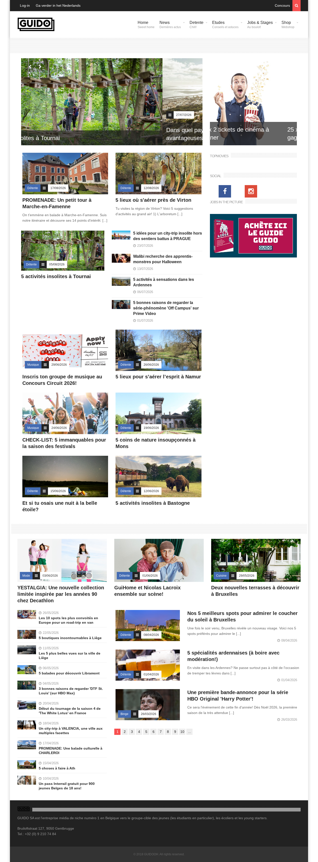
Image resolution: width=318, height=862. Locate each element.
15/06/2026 (58, 491)
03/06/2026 (50, 575)
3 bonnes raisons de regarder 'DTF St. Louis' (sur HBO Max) (71, 691)
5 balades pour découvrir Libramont (69, 673)
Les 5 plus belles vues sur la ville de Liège (69, 655)
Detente (196, 24)
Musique (33, 364)
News (170, 24)
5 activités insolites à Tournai (56, 276)
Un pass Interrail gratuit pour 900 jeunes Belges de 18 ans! (67, 786)
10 (182, 732)
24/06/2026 (59, 428)
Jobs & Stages (260, 24)
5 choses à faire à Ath (57, 768)
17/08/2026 (58, 188)
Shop (287, 24)
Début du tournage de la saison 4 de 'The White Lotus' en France (70, 711)
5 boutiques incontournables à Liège (70, 638)
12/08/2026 (151, 188)
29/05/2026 (246, 575)
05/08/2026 (57, 264)
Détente (32, 188)
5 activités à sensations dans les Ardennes (163, 282)
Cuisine (221, 575)
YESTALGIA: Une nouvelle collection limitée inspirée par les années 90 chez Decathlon (60, 594)
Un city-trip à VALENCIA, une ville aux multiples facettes (71, 730)
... (189, 732)
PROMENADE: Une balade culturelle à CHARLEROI (70, 750)
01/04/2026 (151, 674)
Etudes (225, 24)
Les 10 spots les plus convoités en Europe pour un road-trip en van (68, 620)
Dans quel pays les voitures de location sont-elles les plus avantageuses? (100, 134)
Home (146, 24)
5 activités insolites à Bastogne (153, 503)
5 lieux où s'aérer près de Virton (153, 200)
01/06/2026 (150, 575)
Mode (26, 575)
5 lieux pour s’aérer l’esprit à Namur (158, 376)
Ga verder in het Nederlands (58, 5)
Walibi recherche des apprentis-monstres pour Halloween (163, 259)
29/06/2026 (59, 364)
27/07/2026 (42, 115)
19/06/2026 (151, 428)
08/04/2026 (151, 635)
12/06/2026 (151, 491)
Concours (282, 5)
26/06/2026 (151, 364)
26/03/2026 (148, 714)
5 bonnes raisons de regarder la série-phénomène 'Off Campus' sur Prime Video (166, 308)
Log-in (25, 5)
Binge (124, 714)
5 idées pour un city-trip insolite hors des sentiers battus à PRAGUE (167, 236)
